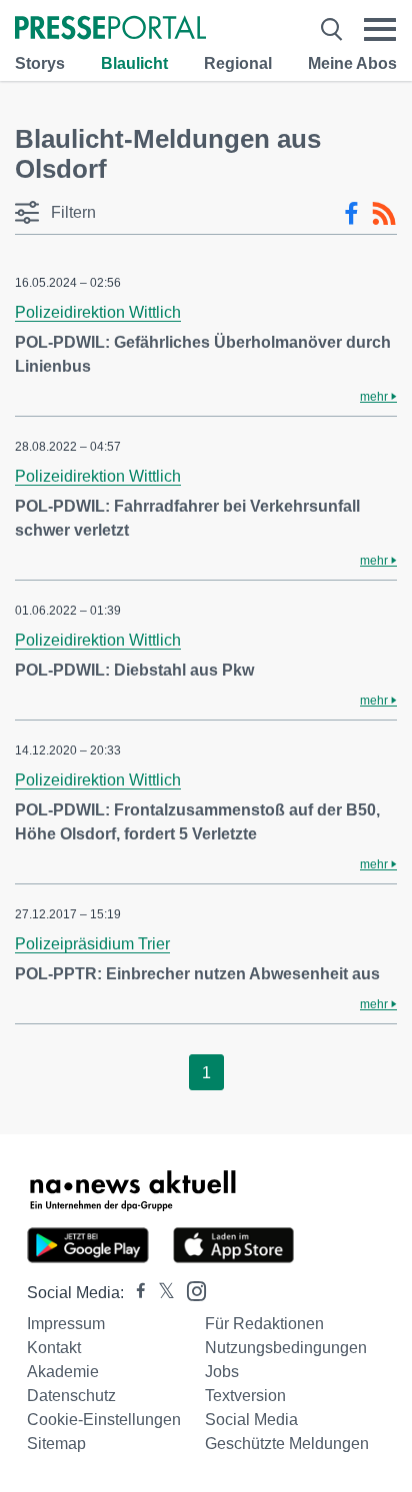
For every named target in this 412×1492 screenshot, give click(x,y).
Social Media (251, 1419)
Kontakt (54, 1347)
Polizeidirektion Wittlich (98, 312)
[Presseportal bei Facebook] (135, 1292)
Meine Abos (352, 63)
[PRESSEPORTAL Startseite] (110, 29)
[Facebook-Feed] (351, 214)
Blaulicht (134, 63)
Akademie (63, 1371)
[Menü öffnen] (380, 29)
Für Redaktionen (264, 1323)
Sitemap (56, 1443)
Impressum (66, 1323)
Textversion (245, 1395)
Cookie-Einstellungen (104, 1419)
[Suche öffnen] (331, 29)
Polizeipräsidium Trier (92, 943)
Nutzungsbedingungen (286, 1347)
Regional (238, 63)
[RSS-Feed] (384, 214)
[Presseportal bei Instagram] (190, 1289)
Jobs (222, 1371)
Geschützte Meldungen (287, 1443)
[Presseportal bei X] (160, 1292)
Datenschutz (71, 1395)
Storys (40, 63)
